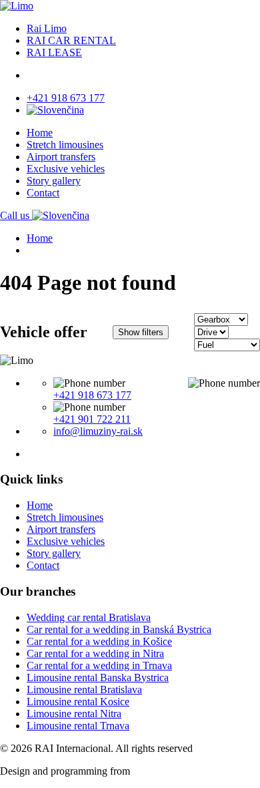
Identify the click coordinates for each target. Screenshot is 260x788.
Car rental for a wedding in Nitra (95, 653)
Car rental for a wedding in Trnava (99, 665)
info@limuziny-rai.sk (98, 431)
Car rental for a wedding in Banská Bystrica (119, 629)
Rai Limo (47, 28)
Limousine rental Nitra (74, 713)
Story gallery (54, 180)
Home (40, 132)
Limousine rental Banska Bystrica (98, 677)
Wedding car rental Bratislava (89, 617)
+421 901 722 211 (92, 419)
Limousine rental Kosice (78, 701)
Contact (43, 192)
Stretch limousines (65, 144)
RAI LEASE (54, 52)
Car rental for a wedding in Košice (99, 641)
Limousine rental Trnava (78, 725)
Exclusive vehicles (66, 168)
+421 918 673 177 (66, 98)
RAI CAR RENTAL (71, 40)
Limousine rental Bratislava (84, 689)
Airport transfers (61, 156)
